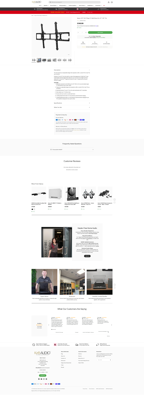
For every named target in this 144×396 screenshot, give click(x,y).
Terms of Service (91, 388)
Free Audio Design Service (83, 360)
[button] (72, 169)
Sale (104, 5)
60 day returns (76, 130)
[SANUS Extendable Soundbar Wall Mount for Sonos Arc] (39, 194)
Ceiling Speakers (62, 5)
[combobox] (74, 2)
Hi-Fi (40, 5)
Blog (62, 353)
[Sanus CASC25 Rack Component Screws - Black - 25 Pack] (105, 194)
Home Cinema (82, 5)
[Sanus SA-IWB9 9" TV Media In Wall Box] (55, 194)
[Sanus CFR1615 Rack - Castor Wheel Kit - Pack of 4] (88, 194)
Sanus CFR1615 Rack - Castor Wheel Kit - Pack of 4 (87, 204)
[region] (80, 325)
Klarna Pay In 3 (81, 358)
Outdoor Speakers (72, 5)
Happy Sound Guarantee (66, 362)
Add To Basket (100, 32)
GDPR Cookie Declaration (100, 388)
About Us (87, 256)
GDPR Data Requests (109, 388)
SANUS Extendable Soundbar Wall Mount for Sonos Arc (39, 204)
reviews (97, 246)
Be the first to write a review (72, 169)
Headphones (90, 5)
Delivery (80, 353)
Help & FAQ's (81, 362)
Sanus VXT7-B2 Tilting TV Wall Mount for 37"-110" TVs (41, 15)
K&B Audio (35, 388)
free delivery (89, 238)
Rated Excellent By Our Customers (42, 9)
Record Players (53, 5)
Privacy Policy (85, 388)
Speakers (46, 5)
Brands (62, 367)
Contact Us (42, 375)
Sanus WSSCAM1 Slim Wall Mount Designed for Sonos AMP (72, 204)
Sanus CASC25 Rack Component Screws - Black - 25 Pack (105, 204)
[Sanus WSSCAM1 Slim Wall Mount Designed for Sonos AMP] (72, 194)
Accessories (97, 5)
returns (83, 238)
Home (32, 15)
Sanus (78, 20)
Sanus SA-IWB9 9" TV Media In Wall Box (54, 204)
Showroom (63, 360)
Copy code (90, 12)
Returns (80, 356)
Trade (62, 365)
